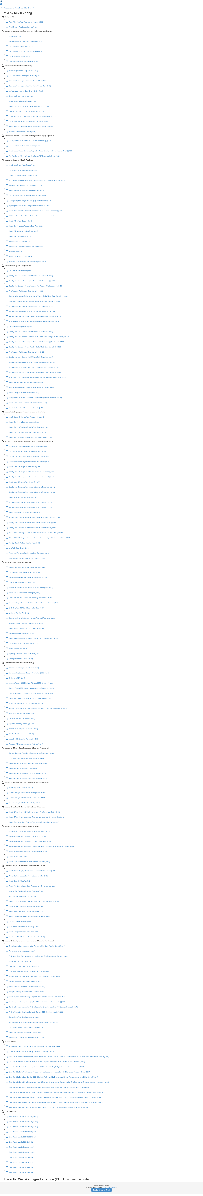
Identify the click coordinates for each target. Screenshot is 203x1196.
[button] (1, 2)
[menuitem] (1, 5)
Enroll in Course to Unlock (101, 1190)
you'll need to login (110, 1187)
